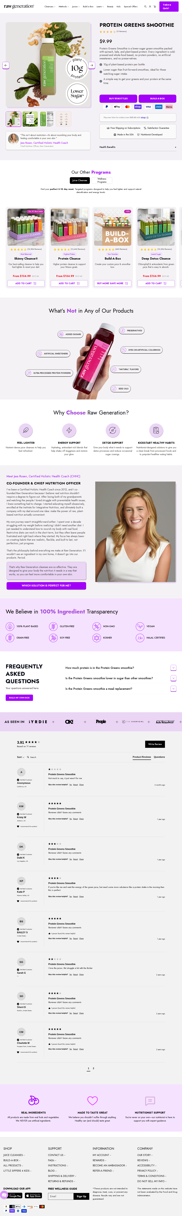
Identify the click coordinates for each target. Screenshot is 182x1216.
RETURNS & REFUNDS (61, 1181)
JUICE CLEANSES (13, 1155)
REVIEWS (143, 1160)
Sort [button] (19, 757)
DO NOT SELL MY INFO (151, 1181)
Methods (63, 6)
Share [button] (81, 785)
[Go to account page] (150, 6)
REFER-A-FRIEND (103, 1171)
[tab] (142, 757)
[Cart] (154, 6)
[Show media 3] (47, 119)
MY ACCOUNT (101, 1155)
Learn (100, 6)
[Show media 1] (13, 119)
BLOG (51, 1171)
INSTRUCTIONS (57, 1165)
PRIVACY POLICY (147, 1171)
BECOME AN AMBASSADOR (109, 1165)
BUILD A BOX (157, 98)
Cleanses (49, 6)
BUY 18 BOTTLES (118, 98)
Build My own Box (19, 697)
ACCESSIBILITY (146, 1165)
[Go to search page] (145, 6)
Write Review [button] (155, 744)
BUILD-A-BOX (11, 1160)
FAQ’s (51, 1160)
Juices (75, 6)
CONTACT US (56, 1155)
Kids (119, 6)
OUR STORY (144, 1155)
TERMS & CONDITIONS (151, 1176)
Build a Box (88, 6)
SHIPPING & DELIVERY (61, 1176)
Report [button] (75, 785)
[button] (145, 6)
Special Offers (130, 6)
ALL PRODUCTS (12, 1165)
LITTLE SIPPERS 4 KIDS (16, 1171)
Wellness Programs (101, 180)
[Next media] (91, 64)
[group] (32, 742)
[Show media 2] (30, 119)
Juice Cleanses (80, 180)
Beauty (110, 6)
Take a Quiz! (167, 6)
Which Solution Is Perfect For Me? (46, 585)
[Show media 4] (63, 119)
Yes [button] (70, 785)
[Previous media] (5, 64)
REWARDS (99, 1160)
